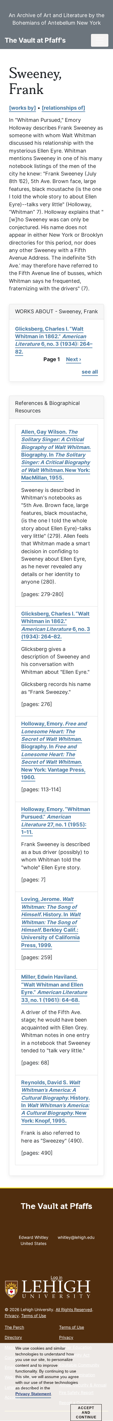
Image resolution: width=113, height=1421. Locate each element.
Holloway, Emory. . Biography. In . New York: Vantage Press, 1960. (54, 750)
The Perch (14, 1327)
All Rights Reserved (74, 1309)
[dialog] (56, 1382)
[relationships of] (63, 107)
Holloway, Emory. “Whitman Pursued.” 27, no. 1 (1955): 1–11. (55, 820)
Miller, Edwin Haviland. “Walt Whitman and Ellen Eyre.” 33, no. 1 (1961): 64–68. (54, 988)
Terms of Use (33, 1315)
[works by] (22, 107)
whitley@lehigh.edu (76, 1236)
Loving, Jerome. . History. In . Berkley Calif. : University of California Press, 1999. (51, 921)
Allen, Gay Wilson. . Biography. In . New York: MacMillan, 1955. (56, 454)
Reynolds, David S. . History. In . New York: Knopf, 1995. (55, 1101)
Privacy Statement (33, 1393)
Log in (56, 1277)
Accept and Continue (86, 1412)
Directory (13, 1337)
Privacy (12, 1315)
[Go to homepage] (56, 1289)
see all (90, 371)
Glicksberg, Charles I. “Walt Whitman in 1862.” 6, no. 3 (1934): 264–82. (53, 340)
